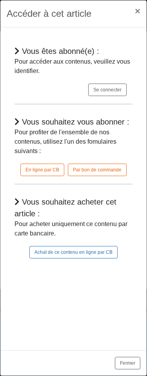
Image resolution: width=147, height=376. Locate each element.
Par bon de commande (97, 170)
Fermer (127, 363)
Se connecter (107, 90)
